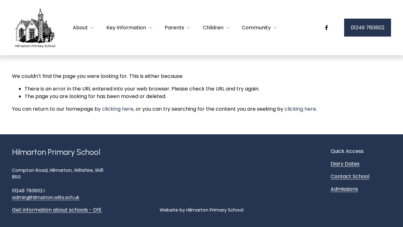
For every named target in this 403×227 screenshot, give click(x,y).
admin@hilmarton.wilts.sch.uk (45, 197)
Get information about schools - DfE (57, 209)
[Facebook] (326, 28)
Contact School (350, 176)
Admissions (344, 189)
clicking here (117, 109)
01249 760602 (367, 27)
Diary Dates (345, 163)
